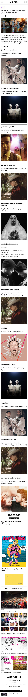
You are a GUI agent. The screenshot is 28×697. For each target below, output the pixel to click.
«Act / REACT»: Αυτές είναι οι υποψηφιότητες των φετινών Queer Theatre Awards (13, 634)
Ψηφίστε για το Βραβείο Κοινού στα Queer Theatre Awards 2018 (14, 653)
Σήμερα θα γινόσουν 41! (13, 693)
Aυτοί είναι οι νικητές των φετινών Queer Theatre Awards (13, 611)
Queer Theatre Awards (13, 37)
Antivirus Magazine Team (13, 15)
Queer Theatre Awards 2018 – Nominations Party (11, 672)
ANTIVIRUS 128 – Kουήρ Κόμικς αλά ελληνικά (12, 569)
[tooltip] (9, 515)
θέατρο (2, 7)
